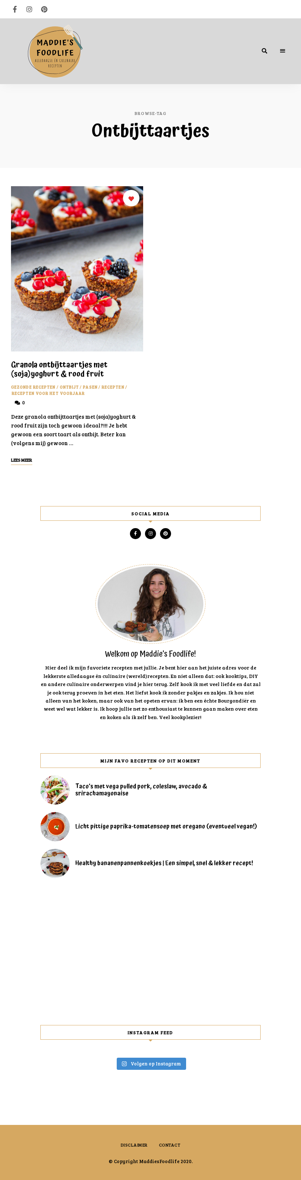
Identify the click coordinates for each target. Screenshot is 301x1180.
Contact (170, 1145)
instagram (29, 9)
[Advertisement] (150, 951)
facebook (14, 9)
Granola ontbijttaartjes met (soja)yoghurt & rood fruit (59, 369)
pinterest (44, 9)
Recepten (113, 387)
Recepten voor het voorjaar (48, 393)
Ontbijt (69, 387)
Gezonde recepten (33, 387)
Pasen (90, 387)
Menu (282, 51)
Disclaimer (134, 1145)
